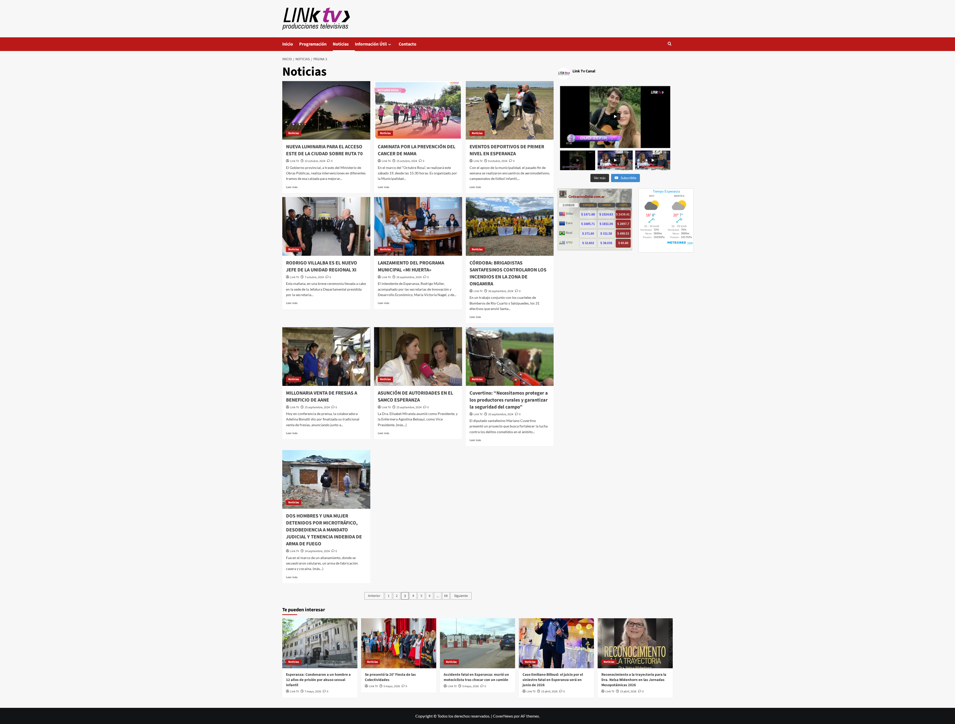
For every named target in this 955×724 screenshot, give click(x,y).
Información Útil (371, 44)
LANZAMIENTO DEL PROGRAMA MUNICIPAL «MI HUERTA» (411, 266)
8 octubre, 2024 (497, 161)
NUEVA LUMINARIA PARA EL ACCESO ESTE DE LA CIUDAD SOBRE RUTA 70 (324, 150)
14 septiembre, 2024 (317, 551)
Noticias (341, 44)
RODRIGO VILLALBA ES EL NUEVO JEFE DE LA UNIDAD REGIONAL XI (321, 266)
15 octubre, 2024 (406, 161)
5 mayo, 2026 (391, 686)
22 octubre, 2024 (315, 161)
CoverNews (503, 716)
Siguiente (461, 595)
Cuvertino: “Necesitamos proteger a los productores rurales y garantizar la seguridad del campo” (509, 400)
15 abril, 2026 (549, 691)
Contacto (407, 44)
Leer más (291, 187)
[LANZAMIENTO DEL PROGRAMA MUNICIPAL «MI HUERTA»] (418, 226)
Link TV (294, 161)
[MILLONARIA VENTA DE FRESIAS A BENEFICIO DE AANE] (326, 356)
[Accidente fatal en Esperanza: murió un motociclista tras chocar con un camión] (477, 643)
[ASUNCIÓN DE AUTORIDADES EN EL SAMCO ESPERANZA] (418, 356)
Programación (313, 44)
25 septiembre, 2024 (317, 407)
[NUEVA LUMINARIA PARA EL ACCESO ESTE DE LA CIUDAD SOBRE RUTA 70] (326, 110)
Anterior (374, 595)
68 (446, 595)
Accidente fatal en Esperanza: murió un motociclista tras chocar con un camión (476, 677)
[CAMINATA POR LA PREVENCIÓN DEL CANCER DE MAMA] (418, 110)
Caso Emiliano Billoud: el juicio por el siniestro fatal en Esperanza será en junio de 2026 (553, 680)
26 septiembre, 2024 (409, 277)
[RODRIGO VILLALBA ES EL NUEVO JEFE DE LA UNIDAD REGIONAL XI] (326, 226)
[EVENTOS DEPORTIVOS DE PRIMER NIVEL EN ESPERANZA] (510, 110)
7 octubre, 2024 (314, 277)
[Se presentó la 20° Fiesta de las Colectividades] (398, 643)
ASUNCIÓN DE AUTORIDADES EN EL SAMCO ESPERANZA (415, 397)
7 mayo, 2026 (313, 691)
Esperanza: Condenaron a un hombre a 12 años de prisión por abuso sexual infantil (318, 680)
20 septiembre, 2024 (500, 414)
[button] (670, 44)
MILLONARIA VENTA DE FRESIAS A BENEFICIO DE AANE (321, 397)
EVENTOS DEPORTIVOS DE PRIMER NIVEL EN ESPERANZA (507, 150)
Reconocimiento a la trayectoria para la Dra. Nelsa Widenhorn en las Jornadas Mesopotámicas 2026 (633, 680)
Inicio (287, 44)
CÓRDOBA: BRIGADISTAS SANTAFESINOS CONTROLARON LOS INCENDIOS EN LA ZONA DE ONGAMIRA (508, 273)
